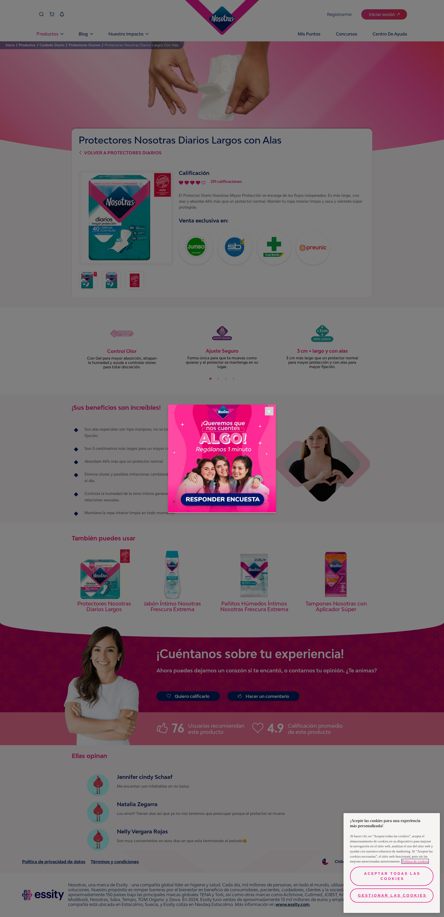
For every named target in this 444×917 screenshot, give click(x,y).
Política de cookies (415, 861)
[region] (392, 863)
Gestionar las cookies (392, 895)
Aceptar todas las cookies (392, 876)
